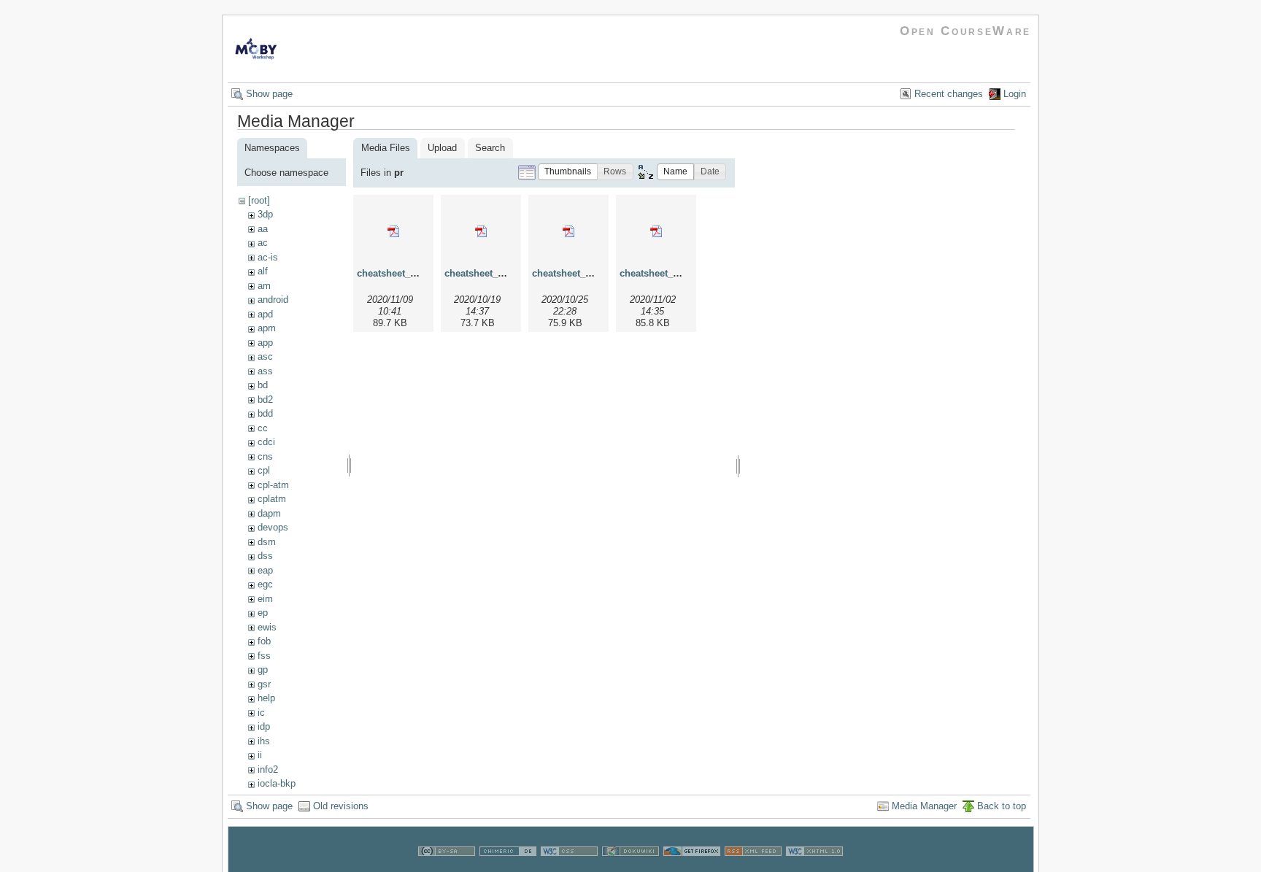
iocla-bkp (277, 783)
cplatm (272, 498)
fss (264, 655)
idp (264, 726)
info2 (268, 769)
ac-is (268, 257)
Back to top (1001, 805)
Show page (269, 93)
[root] (259, 200)
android (273, 299)
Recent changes (948, 93)
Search (490, 147)
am (264, 285)
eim (265, 598)
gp (263, 669)
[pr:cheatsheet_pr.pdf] (393, 231)
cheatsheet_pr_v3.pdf (580, 273)
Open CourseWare (965, 31)
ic (261, 712)
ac (263, 242)
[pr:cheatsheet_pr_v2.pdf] (480, 231)
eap (265, 570)
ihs (264, 741)
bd (263, 384)
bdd (265, 413)
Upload (442, 147)
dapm (269, 513)
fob (264, 641)
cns (265, 456)
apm (267, 328)
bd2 (265, 399)
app (265, 342)
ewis (267, 627)
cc (263, 428)
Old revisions (341, 805)
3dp (265, 214)
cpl (264, 470)
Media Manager (924, 805)
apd (265, 314)
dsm (267, 541)
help (266, 697)
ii (260, 754)
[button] (568, 171)
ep (263, 612)
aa (263, 228)
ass (265, 371)
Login (1014, 93)
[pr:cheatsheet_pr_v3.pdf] (568, 231)
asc (265, 356)
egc (265, 584)
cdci (266, 441)
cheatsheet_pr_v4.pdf (667, 273)
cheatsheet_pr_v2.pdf (492, 273)
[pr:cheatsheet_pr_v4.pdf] (656, 231)
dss (265, 555)
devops (273, 527)
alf (263, 271)
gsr (264, 684)
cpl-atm (273, 484)
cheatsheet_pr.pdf (396, 273)
